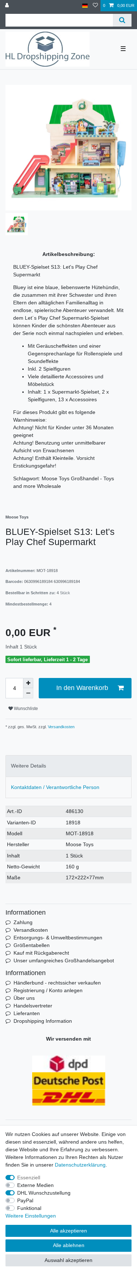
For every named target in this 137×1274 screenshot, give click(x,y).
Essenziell (28, 1177)
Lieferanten (27, 1013)
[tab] (68, 766)
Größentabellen (32, 945)
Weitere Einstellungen (30, 1216)
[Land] (85, 5)
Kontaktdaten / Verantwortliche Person (55, 787)
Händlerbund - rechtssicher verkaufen (57, 983)
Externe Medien (35, 1185)
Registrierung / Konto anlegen (48, 990)
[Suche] (122, 20)
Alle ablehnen (68, 1245)
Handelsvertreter (33, 1006)
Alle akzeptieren (68, 1231)
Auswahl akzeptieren (68, 1260)
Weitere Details (28, 766)
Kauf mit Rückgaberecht (41, 953)
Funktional (29, 1208)
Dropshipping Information (43, 1021)
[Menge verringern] (28, 693)
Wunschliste (25, 708)
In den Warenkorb (82, 687)
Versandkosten (61, 727)
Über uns (24, 998)
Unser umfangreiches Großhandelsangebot (64, 960)
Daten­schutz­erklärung (80, 1165)
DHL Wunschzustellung (44, 1193)
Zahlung (23, 922)
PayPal (25, 1200)
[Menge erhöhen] (28, 683)
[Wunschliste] (95, 5)
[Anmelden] (8, 5)
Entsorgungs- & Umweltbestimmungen (58, 937)
